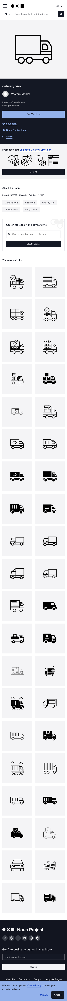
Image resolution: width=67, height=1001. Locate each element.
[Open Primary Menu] (5, 6)
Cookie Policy (34, 985)
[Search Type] (8, 14)
